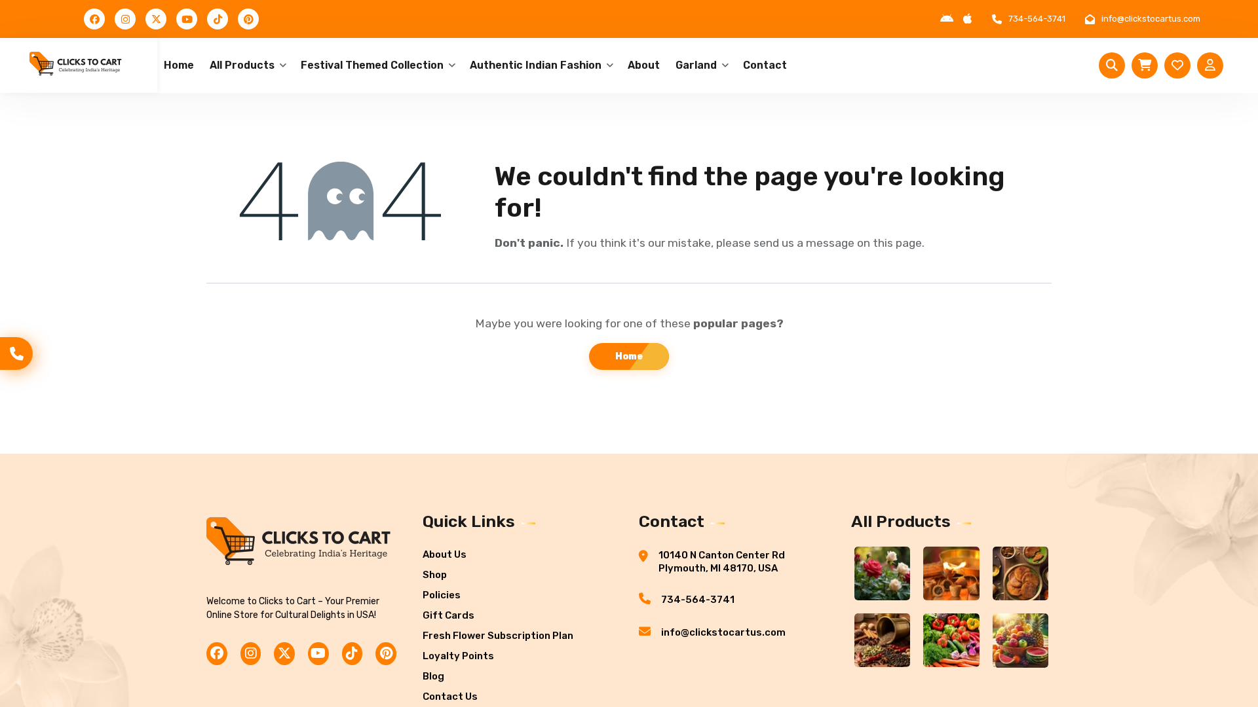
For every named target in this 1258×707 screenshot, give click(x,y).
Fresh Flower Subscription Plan (498, 636)
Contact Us (450, 696)
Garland (696, 65)
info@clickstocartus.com (1150, 19)
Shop (435, 575)
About (644, 65)
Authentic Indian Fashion (535, 65)
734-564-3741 (1036, 19)
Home (179, 65)
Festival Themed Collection (372, 65)
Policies (442, 595)
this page (897, 242)
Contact (765, 65)
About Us (445, 554)
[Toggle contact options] (16, 353)
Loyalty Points (458, 656)
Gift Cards (448, 615)
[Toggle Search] (1112, 65)
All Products (242, 65)
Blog (433, 676)
